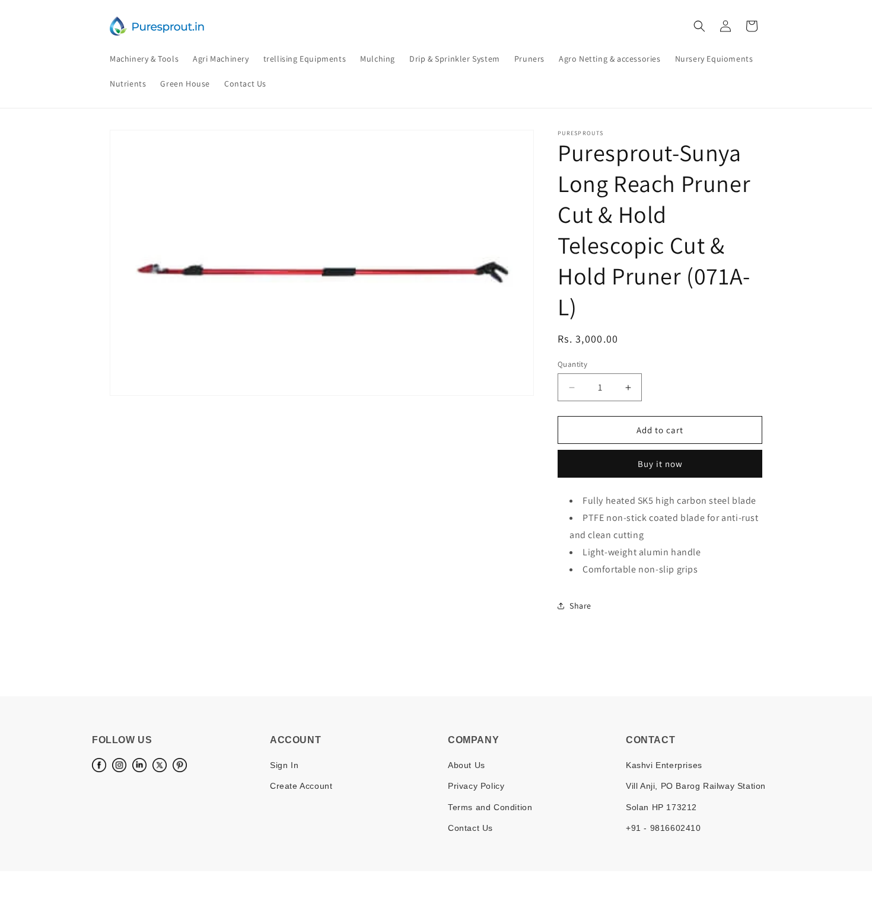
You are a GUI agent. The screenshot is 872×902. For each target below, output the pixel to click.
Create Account (301, 786)
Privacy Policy (476, 786)
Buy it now (660, 463)
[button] (699, 26)
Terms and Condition (490, 807)
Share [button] (580, 605)
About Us (466, 765)
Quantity (572, 364)
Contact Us (470, 828)
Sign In (284, 765)
